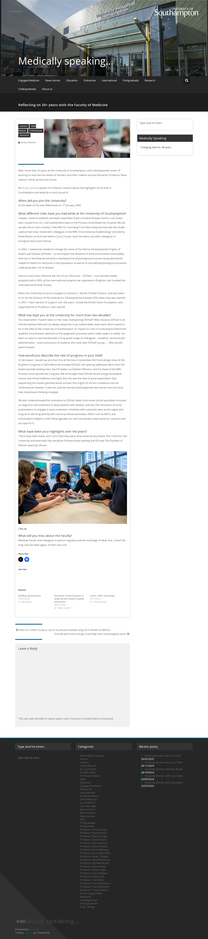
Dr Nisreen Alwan (90, 776)
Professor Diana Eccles (93, 839)
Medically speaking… (65, 60)
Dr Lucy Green (88, 769)
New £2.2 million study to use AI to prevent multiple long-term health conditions (64, 630)
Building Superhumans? (29, 595)
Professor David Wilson (93, 833)
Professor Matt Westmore (95, 859)
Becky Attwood (28, 142)
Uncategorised (88, 900)
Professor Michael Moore (94, 863)
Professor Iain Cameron (93, 843)
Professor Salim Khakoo (94, 873)
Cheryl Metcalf (88, 765)
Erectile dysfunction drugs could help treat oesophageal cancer (90, 634)
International (109, 80)
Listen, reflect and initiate (102, 595)
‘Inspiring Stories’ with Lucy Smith (163, 762)
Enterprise (90, 80)
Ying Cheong (87, 906)
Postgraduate (131, 80)
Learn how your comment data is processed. (88, 718)
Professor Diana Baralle (93, 836)
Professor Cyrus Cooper (94, 829)
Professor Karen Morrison (95, 853)
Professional (36, 130)
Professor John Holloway (94, 849)
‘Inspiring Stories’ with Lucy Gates (163, 776)
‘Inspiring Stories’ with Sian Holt (162, 755)
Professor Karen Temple (94, 856)
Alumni (84, 759)
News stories (52, 80)
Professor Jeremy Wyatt (93, 846)
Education (72, 80)
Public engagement (91, 893)
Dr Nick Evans (88, 772)
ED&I (83, 779)
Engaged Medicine (28, 80)
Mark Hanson (88, 812)
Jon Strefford (87, 802)
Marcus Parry (87, 809)
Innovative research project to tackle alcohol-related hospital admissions (69, 598)
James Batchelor (89, 796)
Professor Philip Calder (93, 870)
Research (150, 80)
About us (47, 89)
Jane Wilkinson (88, 799)
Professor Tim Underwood (95, 883)
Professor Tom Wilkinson (94, 886)
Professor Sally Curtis (92, 876)
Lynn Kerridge (88, 806)
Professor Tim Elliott (92, 880)
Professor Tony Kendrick (94, 890)
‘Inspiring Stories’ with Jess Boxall (163, 769)
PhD (82, 819)
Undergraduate (27, 89)
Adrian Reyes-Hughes (92, 755)
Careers (23, 126)
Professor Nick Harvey (93, 866)
